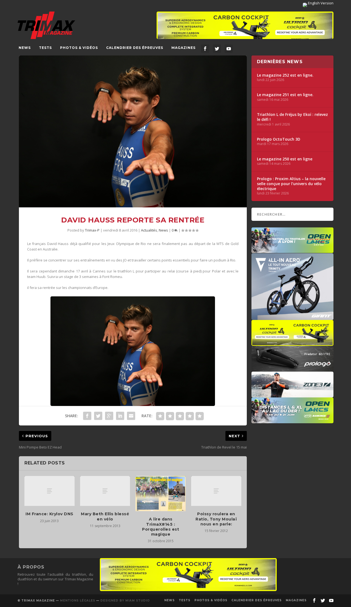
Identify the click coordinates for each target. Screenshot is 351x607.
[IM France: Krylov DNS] (49, 491)
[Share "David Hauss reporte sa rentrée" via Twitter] (98, 415)
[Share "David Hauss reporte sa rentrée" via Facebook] (87, 415)
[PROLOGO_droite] (292, 368)
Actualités (149, 230)
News (25, 48)
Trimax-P (92, 230)
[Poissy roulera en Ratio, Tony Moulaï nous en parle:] (216, 491)
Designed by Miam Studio (125, 600)
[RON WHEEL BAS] (188, 589)
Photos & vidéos (79, 48)
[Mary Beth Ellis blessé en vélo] (105, 491)
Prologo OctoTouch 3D (278, 139)
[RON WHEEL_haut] (245, 28)
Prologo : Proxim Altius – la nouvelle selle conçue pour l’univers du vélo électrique (291, 183)
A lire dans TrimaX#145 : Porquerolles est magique (160, 527)
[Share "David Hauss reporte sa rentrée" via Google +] (109, 415)
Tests (45, 48)
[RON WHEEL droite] (292, 343)
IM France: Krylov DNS (49, 513)
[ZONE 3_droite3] (292, 394)
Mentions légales (77, 600)
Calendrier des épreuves (134, 48)
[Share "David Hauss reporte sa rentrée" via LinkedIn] (120, 415)
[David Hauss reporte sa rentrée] (133, 131)
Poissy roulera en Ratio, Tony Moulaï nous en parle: (216, 518)
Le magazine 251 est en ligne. (285, 94)
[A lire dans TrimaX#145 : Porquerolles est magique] (160, 493)
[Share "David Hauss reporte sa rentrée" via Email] (131, 415)
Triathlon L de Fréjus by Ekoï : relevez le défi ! (292, 117)
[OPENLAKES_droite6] (292, 420)
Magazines (183, 48)
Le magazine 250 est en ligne (284, 159)
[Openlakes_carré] (292, 250)
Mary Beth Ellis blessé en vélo (105, 516)
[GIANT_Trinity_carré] (292, 317)
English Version (320, 3)
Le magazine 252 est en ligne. (285, 75)
